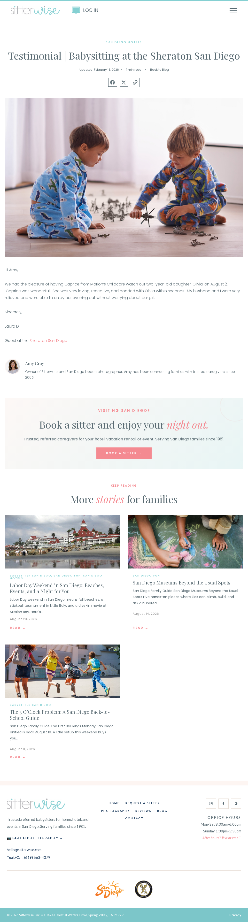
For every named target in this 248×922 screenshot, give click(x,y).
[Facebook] (223, 804)
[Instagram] (211, 804)
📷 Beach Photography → (35, 838)
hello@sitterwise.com (24, 849)
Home (114, 803)
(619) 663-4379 (37, 857)
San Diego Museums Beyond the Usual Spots (181, 582)
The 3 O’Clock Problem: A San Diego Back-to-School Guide (60, 714)
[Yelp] (236, 804)
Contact (134, 818)
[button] (112, 82)
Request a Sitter (142, 803)
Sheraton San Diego (48, 340)
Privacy (235, 915)
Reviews (143, 810)
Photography (115, 810)
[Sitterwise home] (36, 804)
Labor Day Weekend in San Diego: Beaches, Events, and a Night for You (57, 588)
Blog (162, 810)
